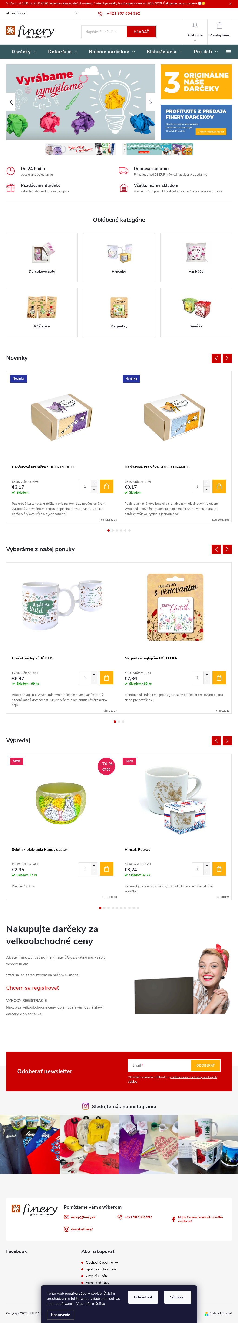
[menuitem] (24, 52)
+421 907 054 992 (138, 1217)
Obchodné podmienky (102, 1262)
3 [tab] (117, 530)
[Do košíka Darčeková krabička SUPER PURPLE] (106, 486)
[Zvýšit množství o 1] (94, 483)
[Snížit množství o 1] (94, 489)
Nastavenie (60, 1314)
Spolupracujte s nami (101, 1269)
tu (103, 1303)
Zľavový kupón (96, 1276)
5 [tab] (125, 530)
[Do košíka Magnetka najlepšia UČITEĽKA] (219, 677)
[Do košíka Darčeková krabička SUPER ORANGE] (219, 486)
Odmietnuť (143, 1297)
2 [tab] (113, 530)
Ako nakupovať (16, 13)
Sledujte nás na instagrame (124, 1106)
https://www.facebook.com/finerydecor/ (200, 1219)
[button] (10, 102)
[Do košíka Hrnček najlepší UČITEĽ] (106, 677)
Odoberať (205, 1065)
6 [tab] (129, 530)
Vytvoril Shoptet (221, 1313)
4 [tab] (121, 530)
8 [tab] (129, 908)
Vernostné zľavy (97, 1283)
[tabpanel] (62, 446)
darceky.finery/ (82, 1229)
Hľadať (141, 31)
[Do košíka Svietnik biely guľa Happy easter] (106, 869)
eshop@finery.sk (83, 1217)
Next (227, 358)
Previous (216, 358)
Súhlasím (177, 1297)
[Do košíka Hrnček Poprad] (219, 869)
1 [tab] (108, 530)
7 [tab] (125, 908)
